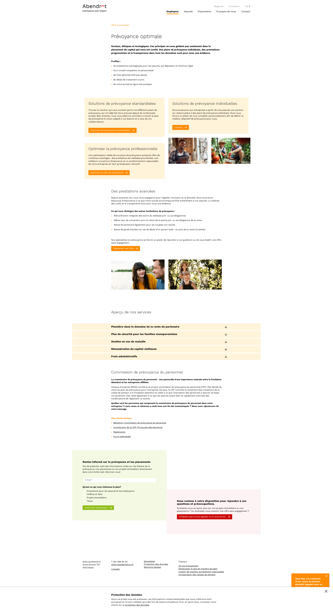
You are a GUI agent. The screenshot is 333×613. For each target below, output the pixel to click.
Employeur (172, 11)
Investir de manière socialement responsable (201, 572)
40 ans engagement (188, 566)
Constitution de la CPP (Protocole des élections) (137, 427)
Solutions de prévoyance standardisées (110, 130)
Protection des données (156, 564)
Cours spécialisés (122, 436)
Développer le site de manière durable (197, 569)
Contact (245, 11)
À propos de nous (226, 11)
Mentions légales (152, 567)
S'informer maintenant (96, 507)
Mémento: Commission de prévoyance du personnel (139, 423)
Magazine (218, 6)
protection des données (137, 605)
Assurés (188, 11)
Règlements (119, 432)
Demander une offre (123, 248)
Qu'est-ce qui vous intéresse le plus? (102, 487)
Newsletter (149, 561)
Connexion (234, 6)
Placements (204, 11)
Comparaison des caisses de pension (197, 575)
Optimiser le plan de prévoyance (107, 172)
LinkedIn (115, 569)
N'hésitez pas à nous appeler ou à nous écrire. (202, 516)
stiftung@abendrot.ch (122, 564)
